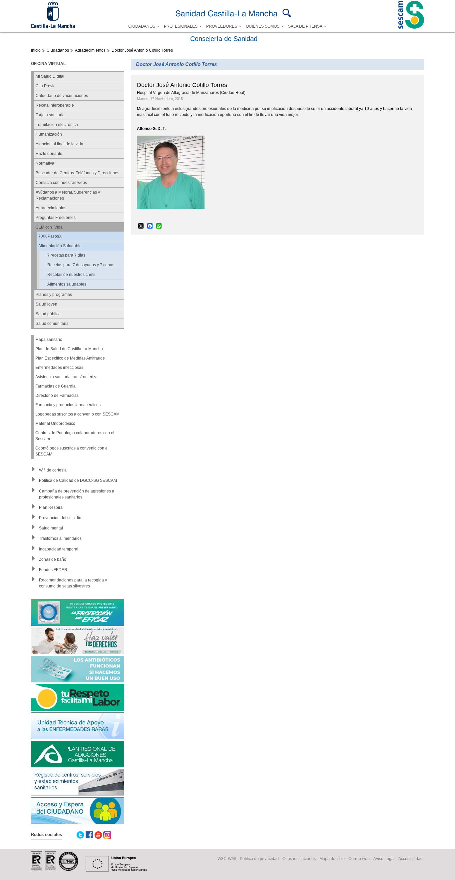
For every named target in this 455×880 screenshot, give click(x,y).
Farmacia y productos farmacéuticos (68, 405)
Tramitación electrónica (57, 124)
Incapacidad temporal (58, 549)
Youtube (98, 835)
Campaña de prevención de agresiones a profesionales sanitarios (76, 494)
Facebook (89, 835)
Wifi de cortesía (53, 470)
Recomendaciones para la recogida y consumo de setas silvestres (73, 583)
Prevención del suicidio (60, 517)
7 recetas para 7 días (66, 255)
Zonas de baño (52, 559)
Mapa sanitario (48, 339)
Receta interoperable (55, 105)
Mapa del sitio (332, 858)
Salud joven (46, 304)
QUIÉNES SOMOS (263, 26)
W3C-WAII (227, 858)
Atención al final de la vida (59, 144)
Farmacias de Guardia (55, 386)
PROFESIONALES (181, 26)
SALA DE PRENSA (305, 26)
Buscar (286, 13)
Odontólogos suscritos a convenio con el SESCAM (72, 451)
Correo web (359, 858)
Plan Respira (51, 507)
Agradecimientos (90, 50)
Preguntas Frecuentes (56, 217)
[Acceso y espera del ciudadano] (77, 811)
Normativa (45, 163)
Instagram (107, 835)
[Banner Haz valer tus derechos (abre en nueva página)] (77, 641)
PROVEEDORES (222, 26)
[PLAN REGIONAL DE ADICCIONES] (77, 755)
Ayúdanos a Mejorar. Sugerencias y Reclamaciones (68, 195)
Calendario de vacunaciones (62, 95)
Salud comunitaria (52, 323)
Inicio (36, 50)
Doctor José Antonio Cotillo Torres (142, 50)
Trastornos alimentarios (60, 538)
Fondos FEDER (53, 569)
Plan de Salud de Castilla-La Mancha (69, 349)
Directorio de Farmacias (57, 395)
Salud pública (48, 314)
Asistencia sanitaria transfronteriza (66, 377)
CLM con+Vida (49, 227)
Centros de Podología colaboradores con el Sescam (74, 436)
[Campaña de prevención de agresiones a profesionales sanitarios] (77, 698)
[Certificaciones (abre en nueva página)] (54, 869)
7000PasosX (50, 236)
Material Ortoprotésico (55, 423)
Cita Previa (46, 86)
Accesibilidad (410, 858)
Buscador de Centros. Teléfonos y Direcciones (77, 173)
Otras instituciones (299, 858)
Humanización (49, 134)
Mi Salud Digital (50, 76)
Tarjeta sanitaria (50, 115)
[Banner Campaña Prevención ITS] (77, 613)
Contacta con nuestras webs (61, 182)
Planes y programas (54, 294)
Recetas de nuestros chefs (71, 274)
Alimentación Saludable (60, 246)
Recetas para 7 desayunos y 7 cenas (80, 265)
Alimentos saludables (66, 284)
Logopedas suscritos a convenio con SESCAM (77, 414)
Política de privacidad (259, 858)
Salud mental (51, 528)
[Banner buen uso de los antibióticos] (77, 670)
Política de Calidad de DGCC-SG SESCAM (78, 480)
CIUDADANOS (142, 26)
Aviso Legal (384, 858)
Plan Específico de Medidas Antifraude (70, 358)
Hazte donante (49, 153)
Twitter (80, 835)
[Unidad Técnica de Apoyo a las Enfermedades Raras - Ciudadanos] (77, 726)
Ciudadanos (58, 50)
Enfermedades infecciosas (59, 367)
